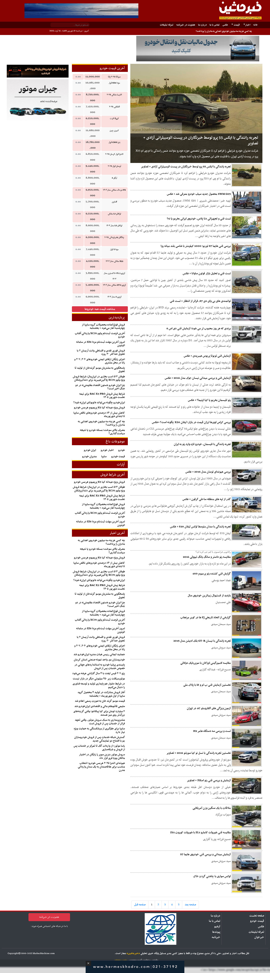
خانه (255, 25)
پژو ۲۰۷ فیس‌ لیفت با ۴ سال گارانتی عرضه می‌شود (98, 673)
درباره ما (202, 25)
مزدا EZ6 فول (114, 83)
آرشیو (217, 926)
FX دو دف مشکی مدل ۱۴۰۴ (114, 190)
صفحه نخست (256, 915)
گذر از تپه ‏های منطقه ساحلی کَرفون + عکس (206, 499)
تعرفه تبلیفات (166, 25)
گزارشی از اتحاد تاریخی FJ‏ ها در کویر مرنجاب (205, 617)
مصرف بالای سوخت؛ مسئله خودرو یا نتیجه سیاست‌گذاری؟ (102, 432)
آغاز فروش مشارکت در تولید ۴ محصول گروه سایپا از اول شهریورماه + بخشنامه (101, 694)
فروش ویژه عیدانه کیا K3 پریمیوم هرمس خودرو (99, 407)
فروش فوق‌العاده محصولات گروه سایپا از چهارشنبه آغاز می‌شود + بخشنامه (103, 327)
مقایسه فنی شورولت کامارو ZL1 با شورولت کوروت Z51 (200, 832)
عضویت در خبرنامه (185, 25)
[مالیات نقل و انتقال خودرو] (197, 48)
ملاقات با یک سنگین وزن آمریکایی (212, 808)
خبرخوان (259, 937)
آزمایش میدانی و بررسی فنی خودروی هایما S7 (205, 854)
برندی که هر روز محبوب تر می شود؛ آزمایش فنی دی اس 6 (198, 328)
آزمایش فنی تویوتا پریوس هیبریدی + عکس (207, 355)
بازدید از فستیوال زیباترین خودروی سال (209, 595)
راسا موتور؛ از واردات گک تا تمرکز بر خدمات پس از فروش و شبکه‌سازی (99, 748)
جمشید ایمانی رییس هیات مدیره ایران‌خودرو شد (99, 654)
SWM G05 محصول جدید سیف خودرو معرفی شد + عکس (199, 194)
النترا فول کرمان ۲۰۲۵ (114, 154)
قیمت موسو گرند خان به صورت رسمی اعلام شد (100, 701)
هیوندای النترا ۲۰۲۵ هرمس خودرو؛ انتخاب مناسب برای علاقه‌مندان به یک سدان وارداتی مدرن (101, 767)
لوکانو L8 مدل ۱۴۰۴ (114, 225)
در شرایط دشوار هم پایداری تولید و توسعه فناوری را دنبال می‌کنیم (99, 685)
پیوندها (216, 932)
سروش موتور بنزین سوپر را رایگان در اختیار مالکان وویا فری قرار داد (102, 756)
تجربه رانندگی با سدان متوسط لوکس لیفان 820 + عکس (200, 526)
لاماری (114, 202)
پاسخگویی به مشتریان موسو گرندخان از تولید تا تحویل (100, 370)
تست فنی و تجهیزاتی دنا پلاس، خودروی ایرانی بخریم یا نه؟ (199, 218)
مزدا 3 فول (114, 249)
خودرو (121, 450)
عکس (225, 25)
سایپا (104, 456)
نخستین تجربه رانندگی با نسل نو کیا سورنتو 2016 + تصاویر (198, 753)
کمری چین (114, 130)
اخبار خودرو (107, 450)
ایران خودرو (90, 450)
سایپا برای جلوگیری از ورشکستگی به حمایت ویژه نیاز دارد (99, 730)
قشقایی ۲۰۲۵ (114, 107)
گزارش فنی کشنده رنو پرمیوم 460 (211, 573)
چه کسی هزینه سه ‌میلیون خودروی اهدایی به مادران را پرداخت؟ (224, 31)
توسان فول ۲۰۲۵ (114, 166)
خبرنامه (216, 937)
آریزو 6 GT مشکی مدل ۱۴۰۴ (114, 285)
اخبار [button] (247, 25)
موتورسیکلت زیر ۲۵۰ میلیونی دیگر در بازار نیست (99, 678)
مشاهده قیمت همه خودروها (100, 309)
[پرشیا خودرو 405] (81, 10)
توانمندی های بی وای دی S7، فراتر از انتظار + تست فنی (200, 301)
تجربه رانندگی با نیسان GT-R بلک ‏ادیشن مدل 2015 (202, 640)
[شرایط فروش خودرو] (37, 71)
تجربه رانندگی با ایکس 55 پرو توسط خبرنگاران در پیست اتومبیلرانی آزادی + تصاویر (186, 166)
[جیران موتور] (37, 99)
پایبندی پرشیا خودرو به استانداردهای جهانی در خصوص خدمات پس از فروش (99, 667)
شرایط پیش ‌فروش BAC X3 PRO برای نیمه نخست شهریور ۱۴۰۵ (102, 396)
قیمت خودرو (118, 456)
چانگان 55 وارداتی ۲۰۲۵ (114, 237)
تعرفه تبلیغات (256, 932)
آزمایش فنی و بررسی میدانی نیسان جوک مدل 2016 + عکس (198, 378)
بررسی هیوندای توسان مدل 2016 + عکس (208, 471)
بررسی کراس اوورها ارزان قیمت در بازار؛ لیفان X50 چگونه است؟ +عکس (191, 422)
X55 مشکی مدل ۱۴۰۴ (114, 261)
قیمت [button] (236, 25)
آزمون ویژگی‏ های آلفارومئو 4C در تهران (209, 708)
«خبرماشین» (133, 953)
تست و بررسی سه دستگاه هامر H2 (212, 731)
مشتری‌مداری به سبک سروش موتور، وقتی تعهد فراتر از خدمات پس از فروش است (100, 722)
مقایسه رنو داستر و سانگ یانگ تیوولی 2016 (207, 557)
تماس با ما (214, 25)
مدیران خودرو (89, 456)
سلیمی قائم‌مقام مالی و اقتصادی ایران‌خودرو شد (99, 706)
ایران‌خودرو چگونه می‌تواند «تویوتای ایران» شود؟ (99, 402)
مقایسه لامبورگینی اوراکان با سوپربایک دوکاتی (205, 663)
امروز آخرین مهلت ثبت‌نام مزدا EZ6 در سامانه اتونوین (100, 344)
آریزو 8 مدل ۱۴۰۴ (114, 297)
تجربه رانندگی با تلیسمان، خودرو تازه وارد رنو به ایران (202, 444)
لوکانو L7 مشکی (114, 214)
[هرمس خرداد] (135, 966)
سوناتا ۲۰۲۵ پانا (114, 77)
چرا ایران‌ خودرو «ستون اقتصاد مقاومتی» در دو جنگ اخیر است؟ (100, 387)
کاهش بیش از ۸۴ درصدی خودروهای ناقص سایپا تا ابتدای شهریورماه (99, 415)
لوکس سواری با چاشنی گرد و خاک (212, 876)
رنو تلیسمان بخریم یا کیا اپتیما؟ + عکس (209, 400)
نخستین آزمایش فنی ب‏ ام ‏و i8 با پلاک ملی (207, 685)
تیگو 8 (114, 178)
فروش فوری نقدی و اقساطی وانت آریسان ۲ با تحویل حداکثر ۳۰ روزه (101, 352)
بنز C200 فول (114, 142)
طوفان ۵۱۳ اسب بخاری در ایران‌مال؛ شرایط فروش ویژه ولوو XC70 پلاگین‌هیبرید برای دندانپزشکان (99, 378)
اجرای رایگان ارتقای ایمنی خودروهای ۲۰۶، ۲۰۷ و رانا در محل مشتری (99, 361)
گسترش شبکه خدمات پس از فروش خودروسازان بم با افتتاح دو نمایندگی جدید (99, 739)
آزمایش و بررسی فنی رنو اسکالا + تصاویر (209, 780)
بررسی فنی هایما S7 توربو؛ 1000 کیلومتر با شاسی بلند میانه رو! (196, 246)
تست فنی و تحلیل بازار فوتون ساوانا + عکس (207, 273)
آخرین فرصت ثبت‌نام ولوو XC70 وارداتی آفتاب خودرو (100, 335)
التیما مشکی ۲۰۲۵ (114, 95)
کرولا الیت (114, 118)
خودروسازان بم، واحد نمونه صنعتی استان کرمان (99, 659)
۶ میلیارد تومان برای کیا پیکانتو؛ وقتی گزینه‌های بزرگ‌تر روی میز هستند (99, 713)
